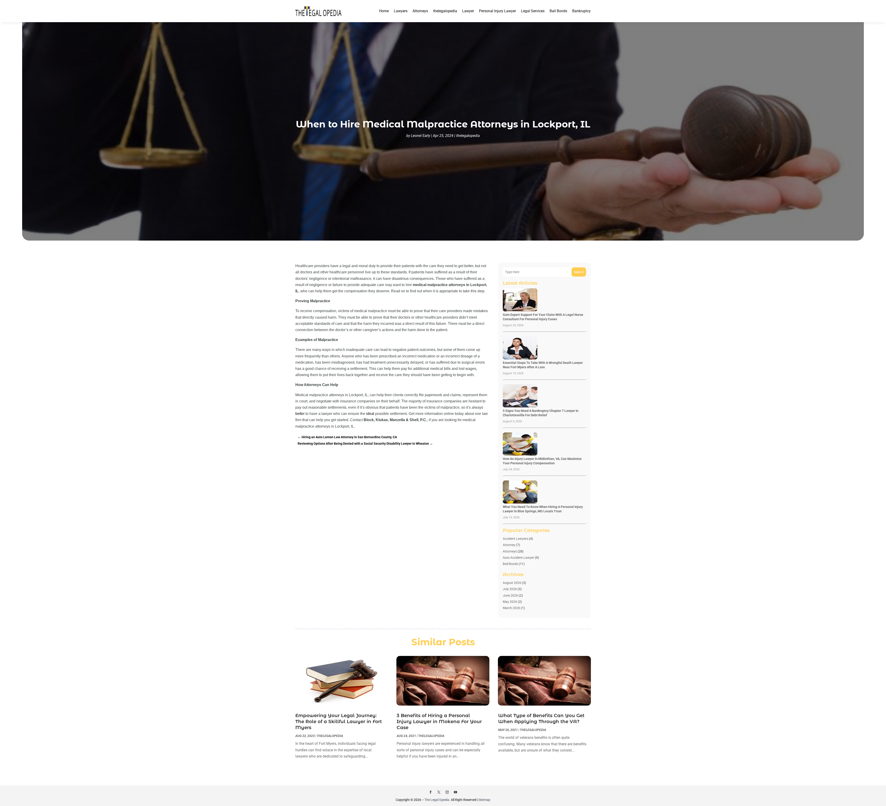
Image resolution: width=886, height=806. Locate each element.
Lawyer (468, 11)
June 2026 (510, 595)
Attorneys (420, 11)
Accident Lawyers (515, 538)
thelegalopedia (445, 11)
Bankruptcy (581, 11)
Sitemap (484, 800)
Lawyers (400, 11)
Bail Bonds (558, 11)
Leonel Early (420, 135)
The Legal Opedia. (437, 800)
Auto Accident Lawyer (518, 557)
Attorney (509, 545)
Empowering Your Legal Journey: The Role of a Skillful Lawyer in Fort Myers (338, 721)
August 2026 (512, 583)
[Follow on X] (439, 792)
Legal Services (533, 11)
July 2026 (510, 589)
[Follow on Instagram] (447, 792)
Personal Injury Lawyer (497, 11)
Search (579, 272)
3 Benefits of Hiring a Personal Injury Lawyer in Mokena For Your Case (439, 721)
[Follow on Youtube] (455, 792)
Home (384, 11)
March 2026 (511, 608)
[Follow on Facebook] (430, 792)
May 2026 (510, 602)
